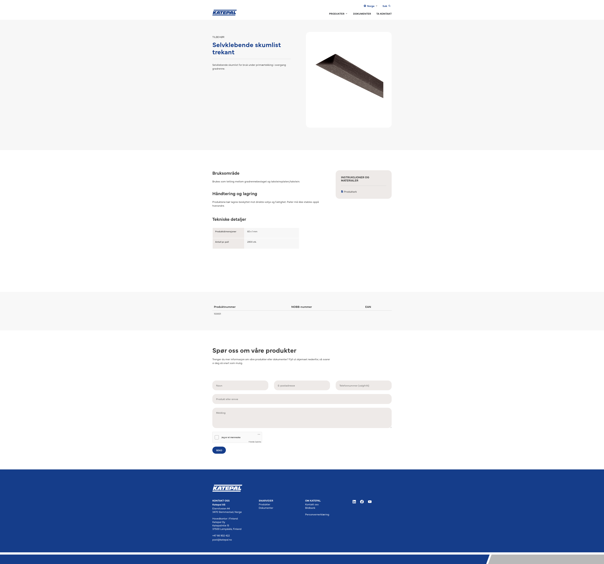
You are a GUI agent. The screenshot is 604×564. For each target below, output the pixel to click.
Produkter (264, 504)
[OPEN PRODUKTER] (346, 13)
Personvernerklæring (317, 514)
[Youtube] (369, 501)
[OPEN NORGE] (376, 6)
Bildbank (310, 507)
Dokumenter (266, 507)
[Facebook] (362, 501)
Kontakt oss (312, 504)
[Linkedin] (354, 501)
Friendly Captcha (255, 442)
